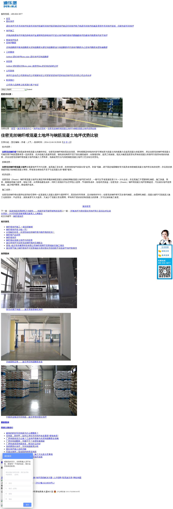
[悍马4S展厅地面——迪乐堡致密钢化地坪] (39, 307)
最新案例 (5, 422)
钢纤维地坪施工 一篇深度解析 (19, 227)
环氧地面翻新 (22, 47)
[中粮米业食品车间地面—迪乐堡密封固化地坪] (39, 415)
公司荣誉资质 (49, 75)
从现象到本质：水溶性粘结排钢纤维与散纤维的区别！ (30, 232)
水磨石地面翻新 (48, 47)
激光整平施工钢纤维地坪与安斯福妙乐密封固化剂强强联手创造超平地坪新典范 (41, 248)
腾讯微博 (28, 214)
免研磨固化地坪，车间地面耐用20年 (22, 446)
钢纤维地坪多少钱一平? (16, 229)
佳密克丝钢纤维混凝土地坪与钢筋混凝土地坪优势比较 (72, 128)
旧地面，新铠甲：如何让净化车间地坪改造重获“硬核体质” (32, 436)
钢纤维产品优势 (13, 235)
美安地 (45, 66)
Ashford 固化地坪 (13, 57)
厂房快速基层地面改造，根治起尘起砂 (23, 444)
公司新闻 (10, 71)
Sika (40, 66)
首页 (8, 19)
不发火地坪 (58, 35)
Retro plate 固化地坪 (29, 57)
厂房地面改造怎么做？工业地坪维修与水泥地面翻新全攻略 (32, 438)
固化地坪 (10, 21)
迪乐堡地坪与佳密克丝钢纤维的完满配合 (24, 243)
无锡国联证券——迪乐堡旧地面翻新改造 (24, 362)
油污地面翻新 (61, 47)
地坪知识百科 (39, 128)
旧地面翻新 (11, 47)
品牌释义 (18, 85)
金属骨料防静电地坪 (43, 35)
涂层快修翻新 (101, 47)
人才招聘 (57, 478)
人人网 (35, 214)
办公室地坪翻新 (88, 47)
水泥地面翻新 (34, 47)
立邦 (56, 66)
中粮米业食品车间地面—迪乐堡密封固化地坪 (26, 417)
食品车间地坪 (69, 26)
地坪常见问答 (73, 75)
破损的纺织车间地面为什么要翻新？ (22, 433)
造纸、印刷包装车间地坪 (122, 26)
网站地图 (77, 478)
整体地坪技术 (12, 40)
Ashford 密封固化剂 (14, 66)
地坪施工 (10, 31)
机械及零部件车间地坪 (101, 26)
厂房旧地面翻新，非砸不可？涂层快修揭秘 (25, 441)
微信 (41, 214)
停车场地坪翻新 (74, 47)
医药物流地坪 (57, 26)
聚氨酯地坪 (78, 35)
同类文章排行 (7, 428)
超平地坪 (103, 35)
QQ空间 (12, 214)
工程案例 (10, 52)
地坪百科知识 (61, 75)
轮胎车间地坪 (32, 26)
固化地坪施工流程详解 (16, 449)
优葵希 (51, 66)
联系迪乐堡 (67, 478)
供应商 (9, 61)
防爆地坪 (87, 35)
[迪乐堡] (10, 7)
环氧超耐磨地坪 (13, 35)
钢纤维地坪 (68, 35)
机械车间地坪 (45, 26)
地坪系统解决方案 (44, 478)
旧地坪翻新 (11, 43)
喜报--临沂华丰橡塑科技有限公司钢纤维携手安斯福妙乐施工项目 (35, 245)
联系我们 (10, 80)
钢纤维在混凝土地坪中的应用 (19, 240)
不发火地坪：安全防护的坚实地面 (21, 452)
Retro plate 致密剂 (30, 66)
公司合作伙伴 (85, 75)
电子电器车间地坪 (83, 26)
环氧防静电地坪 (27, 35)
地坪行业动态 (12, 75)
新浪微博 (20, 214)
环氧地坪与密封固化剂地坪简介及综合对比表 (90, 211)
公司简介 (10, 85)
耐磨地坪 (95, 35)
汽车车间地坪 (20, 26)
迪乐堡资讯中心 (24, 128)
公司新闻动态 (24, 75)
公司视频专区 (36, 75)
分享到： (5, 214)
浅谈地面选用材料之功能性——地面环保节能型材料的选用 (35, 211)
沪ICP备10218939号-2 (44, 483)
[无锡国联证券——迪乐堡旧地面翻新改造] (36, 360)
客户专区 (34, 85)
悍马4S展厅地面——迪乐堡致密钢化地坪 (24, 309)
